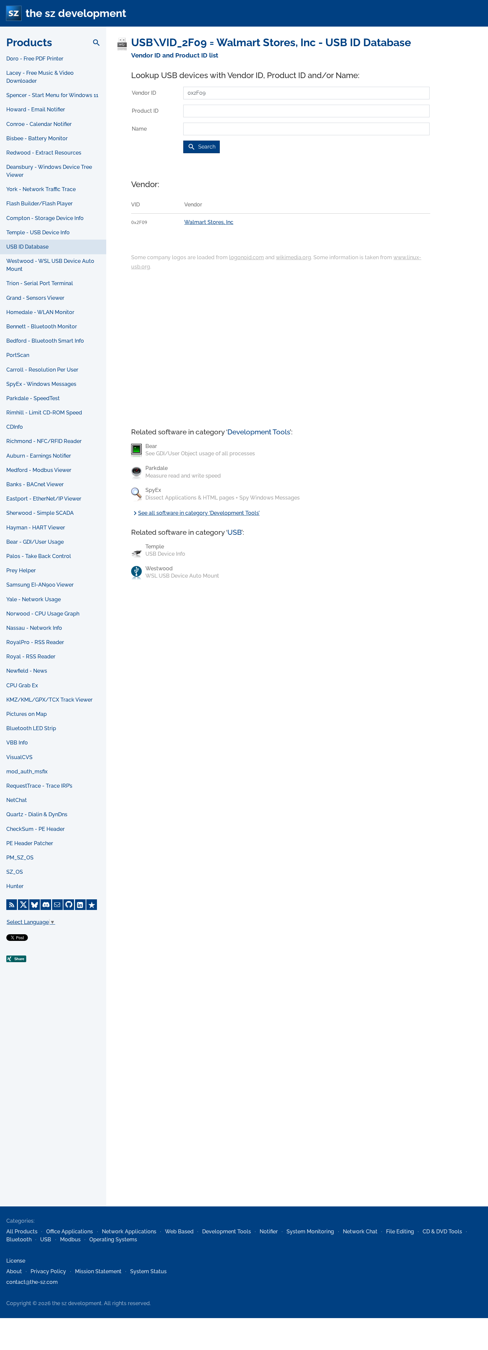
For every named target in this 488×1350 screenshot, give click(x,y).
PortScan (17, 355)
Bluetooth (19, 1239)
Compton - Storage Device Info (45, 218)
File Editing (400, 1231)
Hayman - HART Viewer (35, 527)
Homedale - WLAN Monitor (40, 312)
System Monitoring (310, 1231)
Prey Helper (21, 570)
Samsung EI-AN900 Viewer (40, 585)
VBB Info (17, 742)
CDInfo (14, 427)
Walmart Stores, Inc (208, 222)
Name (139, 129)
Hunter (15, 886)
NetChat (16, 800)
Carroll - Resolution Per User (42, 370)
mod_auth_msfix (26, 771)
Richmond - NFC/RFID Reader (44, 441)
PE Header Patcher (29, 843)
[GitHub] (68, 904)
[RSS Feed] (11, 904)
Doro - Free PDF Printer (34, 59)
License (15, 1261)
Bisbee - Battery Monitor (37, 138)
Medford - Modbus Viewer (38, 470)
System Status (148, 1271)
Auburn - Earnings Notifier (38, 456)
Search (201, 147)
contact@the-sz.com (32, 1282)
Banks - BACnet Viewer (35, 484)
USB (234, 532)
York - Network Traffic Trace (41, 189)
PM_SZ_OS (20, 857)
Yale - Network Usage (33, 599)
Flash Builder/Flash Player (39, 203)
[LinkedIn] (80, 904)
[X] (23, 904)
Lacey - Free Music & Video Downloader (40, 77)
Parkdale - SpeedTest (33, 398)
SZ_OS (14, 872)
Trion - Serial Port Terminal (39, 283)
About (14, 1271)
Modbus (70, 1239)
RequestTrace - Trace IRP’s (39, 786)
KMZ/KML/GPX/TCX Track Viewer (49, 700)
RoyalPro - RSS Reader (35, 642)
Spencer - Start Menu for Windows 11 (52, 95)
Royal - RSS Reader (30, 656)
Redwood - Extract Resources (43, 153)
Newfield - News (26, 671)
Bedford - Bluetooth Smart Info (45, 341)
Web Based (179, 1231)
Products (29, 42)
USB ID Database (27, 247)
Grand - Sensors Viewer (35, 298)
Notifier (269, 1231)
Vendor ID (144, 93)
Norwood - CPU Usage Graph (42, 614)
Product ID (145, 111)
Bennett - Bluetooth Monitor (41, 326)
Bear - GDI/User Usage (35, 542)
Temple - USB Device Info (38, 232)
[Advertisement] (53, 1098)
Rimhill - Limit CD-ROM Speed (44, 412)
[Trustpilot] (91, 904)
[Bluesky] (34, 904)
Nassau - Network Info (34, 628)
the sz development (76, 13)
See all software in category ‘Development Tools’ (195, 513)
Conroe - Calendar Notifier (39, 124)
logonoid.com (246, 257)
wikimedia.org (293, 257)
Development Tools (258, 432)
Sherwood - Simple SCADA (40, 513)
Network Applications (129, 1231)
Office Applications (69, 1231)
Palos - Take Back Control (38, 556)
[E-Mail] (57, 904)
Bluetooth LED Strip (31, 728)
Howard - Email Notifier (35, 109)
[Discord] (46, 904)
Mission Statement (98, 1271)
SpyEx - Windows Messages (41, 384)
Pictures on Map (26, 714)
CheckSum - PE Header (35, 829)
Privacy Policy (48, 1271)
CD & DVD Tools (442, 1231)
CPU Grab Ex (22, 685)
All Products (22, 1231)
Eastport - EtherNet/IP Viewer (43, 499)
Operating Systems (113, 1239)
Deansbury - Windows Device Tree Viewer (49, 171)
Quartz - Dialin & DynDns (36, 814)
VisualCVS (19, 757)
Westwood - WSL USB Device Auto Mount (50, 265)
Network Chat (360, 1231)
